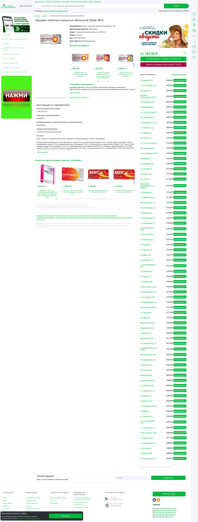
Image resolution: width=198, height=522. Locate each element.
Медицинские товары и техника (14, 72)
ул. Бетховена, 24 (147, 164)
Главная (37, 16)
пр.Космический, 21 (148, 380)
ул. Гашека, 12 (145, 276)
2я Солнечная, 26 (147, 128)
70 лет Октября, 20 (147, 218)
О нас (4, 498)
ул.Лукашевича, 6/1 (148, 443)
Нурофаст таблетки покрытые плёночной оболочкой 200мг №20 (72, 192)
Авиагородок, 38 (146, 338)
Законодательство (81, 507)
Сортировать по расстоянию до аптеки (174, 11)
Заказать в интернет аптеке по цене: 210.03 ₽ (163, 64)
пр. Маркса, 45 (146, 138)
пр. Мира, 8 (144, 411)
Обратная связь (95, 2)
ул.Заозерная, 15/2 (147, 297)
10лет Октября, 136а (148, 433)
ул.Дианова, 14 (146, 365)
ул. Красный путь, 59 (148, 287)
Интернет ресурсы (33, 509)
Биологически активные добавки (15, 39)
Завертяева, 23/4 (147, 328)
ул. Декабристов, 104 (148, 406)
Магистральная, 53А (148, 355)
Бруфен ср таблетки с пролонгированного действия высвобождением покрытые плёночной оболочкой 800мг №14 (47, 192)
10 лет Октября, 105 (148, 85)
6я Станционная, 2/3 (148, 458)
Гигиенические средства (11, 67)
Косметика (6, 43)
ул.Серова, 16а (146, 174)
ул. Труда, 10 (145, 179)
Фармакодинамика (147, 467)
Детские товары (8, 59)
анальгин (46, 11)
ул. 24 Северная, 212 (148, 208)
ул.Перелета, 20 (146, 401)
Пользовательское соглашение (81, 503)
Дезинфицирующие (9, 63)
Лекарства (6, 35)
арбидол (54, 11)
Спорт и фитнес (32, 503)
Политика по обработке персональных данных (83, 499)
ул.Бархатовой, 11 (147, 438)
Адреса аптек (40, 2)
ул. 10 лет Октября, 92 (148, 143)
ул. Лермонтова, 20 (147, 197)
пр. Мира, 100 (145, 91)
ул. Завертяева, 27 (147, 117)
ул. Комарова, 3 (146, 192)
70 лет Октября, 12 (147, 234)
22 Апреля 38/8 (146, 453)
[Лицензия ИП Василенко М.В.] (165, 510)
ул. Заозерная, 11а (147, 391)
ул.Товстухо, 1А (146, 250)
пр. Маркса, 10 (146, 396)
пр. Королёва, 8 (146, 370)
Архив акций (7, 503)
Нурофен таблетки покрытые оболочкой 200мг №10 (125, 74)
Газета (28, 506)
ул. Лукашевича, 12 (147, 223)
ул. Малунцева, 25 (147, 239)
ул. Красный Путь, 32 (148, 343)
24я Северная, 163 (147, 148)
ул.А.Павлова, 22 (146, 260)
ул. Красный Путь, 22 (148, 122)
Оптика (49, 2)
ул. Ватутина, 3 (146, 448)
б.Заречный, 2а (146, 375)
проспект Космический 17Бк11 (148, 96)
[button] (99, 81)
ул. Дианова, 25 (146, 416)
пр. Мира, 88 (145, 318)
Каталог (44, 16)
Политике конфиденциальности (29, 518)
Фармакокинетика (164, 467)
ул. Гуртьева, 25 (146, 169)
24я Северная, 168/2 (148, 307)
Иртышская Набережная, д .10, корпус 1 (147, 186)
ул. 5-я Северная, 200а (148, 153)
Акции (4, 501)
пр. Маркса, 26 (146, 133)
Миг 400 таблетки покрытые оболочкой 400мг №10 (98, 191)
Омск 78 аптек (26, 6)
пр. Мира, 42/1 (145, 255)
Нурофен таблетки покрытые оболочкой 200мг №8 (80, 74)
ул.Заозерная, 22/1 (147, 102)
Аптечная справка (33, 498)
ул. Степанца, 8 (146, 312)
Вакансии (65, 2)
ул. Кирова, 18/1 (146, 80)
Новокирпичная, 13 (147, 203)
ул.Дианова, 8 (145, 245)
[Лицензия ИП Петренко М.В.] (164, 515)
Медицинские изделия (10, 54)
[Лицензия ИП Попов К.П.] (163, 517)
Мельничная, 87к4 (147, 323)
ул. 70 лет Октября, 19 (148, 112)
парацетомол (63, 11)
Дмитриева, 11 (146, 158)
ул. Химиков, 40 (146, 271)
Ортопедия (57, 2)
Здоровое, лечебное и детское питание (13, 49)
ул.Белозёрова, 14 (147, 107)
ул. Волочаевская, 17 (148, 302)
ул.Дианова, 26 (146, 213)
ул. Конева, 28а (146, 282)
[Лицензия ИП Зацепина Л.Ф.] (164, 512)
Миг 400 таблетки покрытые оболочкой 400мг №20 (124, 191)
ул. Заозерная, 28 (147, 385)
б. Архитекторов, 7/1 (148, 360)
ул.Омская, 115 (146, 333)
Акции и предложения (58, 498)
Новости (5, 506)
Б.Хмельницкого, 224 (148, 292)
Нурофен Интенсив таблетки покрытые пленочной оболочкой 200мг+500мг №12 (102, 75)
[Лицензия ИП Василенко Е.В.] (164, 508)
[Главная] (8, 6)
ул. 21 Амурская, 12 (147, 428)
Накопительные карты (79, 2)
